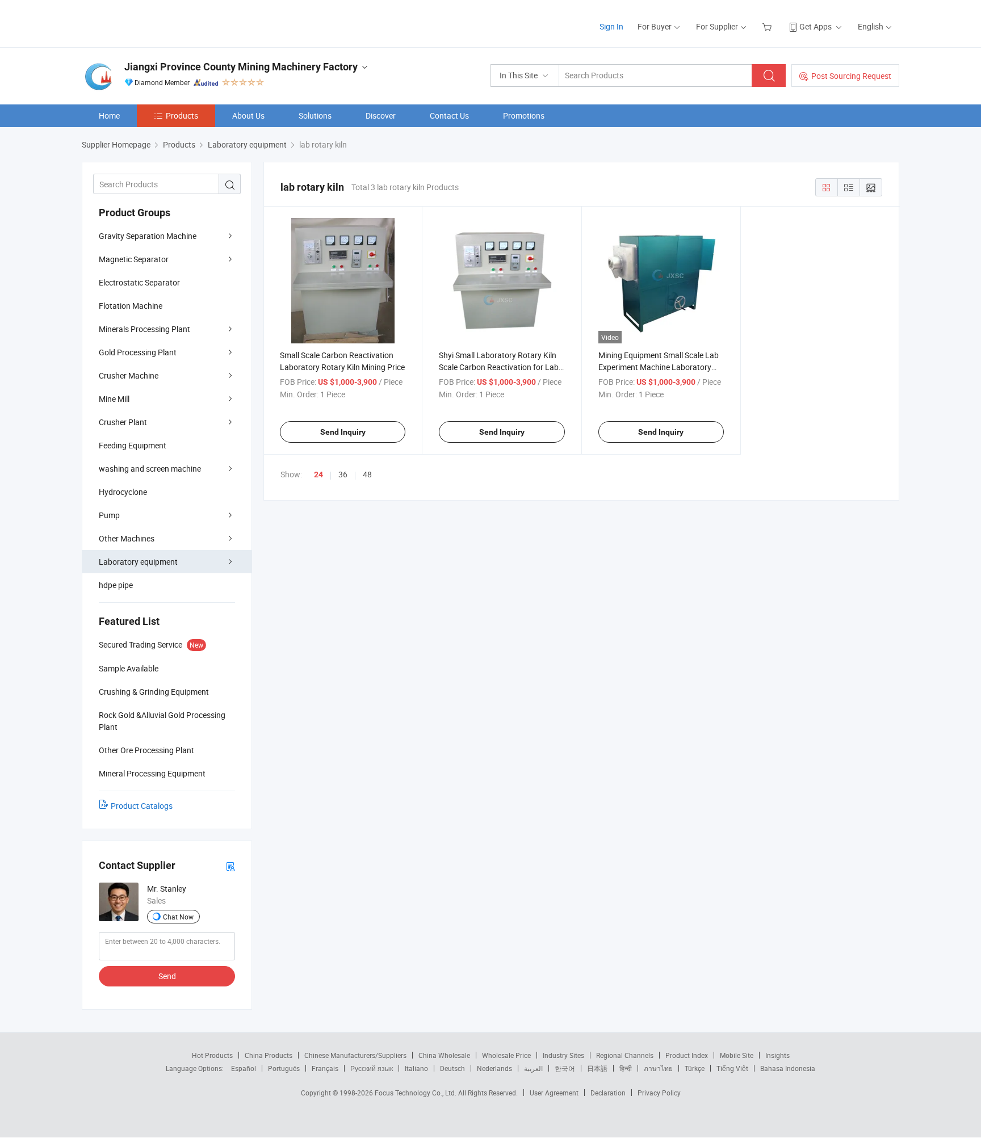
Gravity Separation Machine (147, 235)
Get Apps (815, 26)
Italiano (416, 1068)
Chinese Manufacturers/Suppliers (355, 1055)
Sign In (611, 26)
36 (342, 474)
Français (325, 1068)
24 (318, 474)
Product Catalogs (142, 805)
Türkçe (695, 1068)
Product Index (686, 1055)
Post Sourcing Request (851, 75)
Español (243, 1068)
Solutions (315, 115)
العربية (533, 1068)
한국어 (565, 1068)
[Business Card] (230, 866)
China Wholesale (444, 1055)
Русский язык (371, 1068)
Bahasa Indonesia (787, 1068)
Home (109, 115)
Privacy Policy (659, 1092)
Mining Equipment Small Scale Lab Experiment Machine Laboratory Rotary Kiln (658, 367)
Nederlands (494, 1068)
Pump (109, 515)
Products (182, 115)
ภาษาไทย (658, 1068)
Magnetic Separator (134, 259)
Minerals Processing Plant (144, 329)
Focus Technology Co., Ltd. (416, 1092)
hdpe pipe (116, 585)
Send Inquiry (343, 431)
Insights (777, 1055)
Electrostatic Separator (139, 282)
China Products (268, 1055)
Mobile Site (736, 1055)
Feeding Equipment (132, 445)
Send (167, 976)
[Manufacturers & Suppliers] (155, 22)
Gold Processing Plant (138, 352)
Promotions (523, 115)
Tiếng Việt (732, 1068)
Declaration (608, 1092)
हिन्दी (625, 1068)
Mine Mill (114, 398)
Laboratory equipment (138, 561)
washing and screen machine (150, 468)
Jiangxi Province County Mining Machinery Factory (241, 67)
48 (367, 474)
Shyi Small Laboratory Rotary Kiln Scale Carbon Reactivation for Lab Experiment (499, 367)
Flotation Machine (130, 305)
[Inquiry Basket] (768, 26)
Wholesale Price (506, 1055)
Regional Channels (624, 1055)
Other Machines (126, 538)
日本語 (597, 1068)
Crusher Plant (123, 422)
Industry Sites (563, 1055)
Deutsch (452, 1068)
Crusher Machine (128, 375)
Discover (381, 115)
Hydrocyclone (123, 491)
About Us (248, 115)
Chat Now (178, 916)
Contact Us (449, 115)
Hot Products (212, 1055)
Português (284, 1068)
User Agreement (554, 1092)
